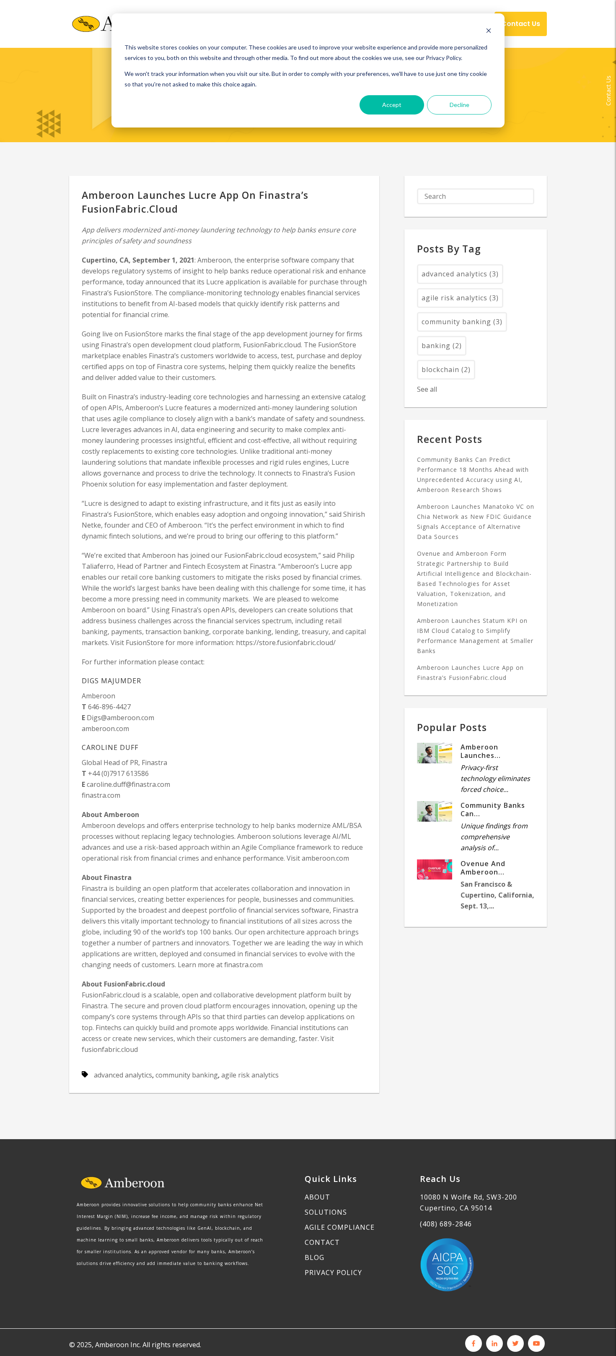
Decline (459, 104)
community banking (186, 1075)
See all (427, 389)
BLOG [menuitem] (314, 1257)
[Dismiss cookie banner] (489, 31)
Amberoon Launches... (481, 751)
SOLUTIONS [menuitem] (326, 1212)
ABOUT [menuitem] (317, 1197)
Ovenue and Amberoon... (483, 868)
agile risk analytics (250, 1075)
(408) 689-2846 (446, 1223)
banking (442, 345)
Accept (391, 104)
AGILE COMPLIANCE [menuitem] (340, 1227)
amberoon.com (105, 728)
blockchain (446, 369)
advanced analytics (123, 1075)
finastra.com (101, 795)
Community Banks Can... (493, 809)
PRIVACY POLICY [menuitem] (333, 1272)
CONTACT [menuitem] (322, 1242)
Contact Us (608, 90)
